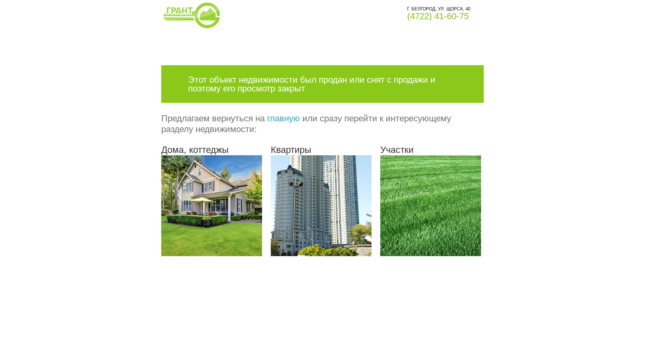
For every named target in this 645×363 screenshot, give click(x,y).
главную (283, 118)
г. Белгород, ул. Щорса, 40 (438, 8)
